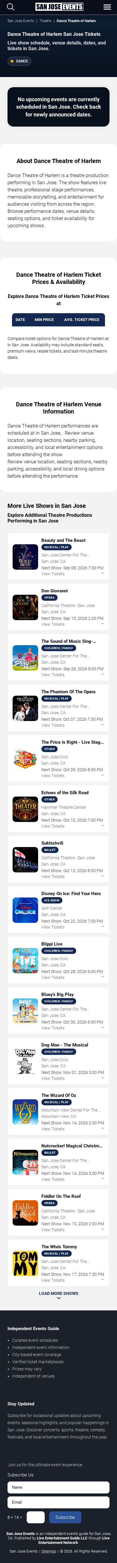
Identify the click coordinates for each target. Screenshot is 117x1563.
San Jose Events (21, 21)
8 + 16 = (15, 1517)
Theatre (45, 21)
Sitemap (49, 1551)
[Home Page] (59, 7)
